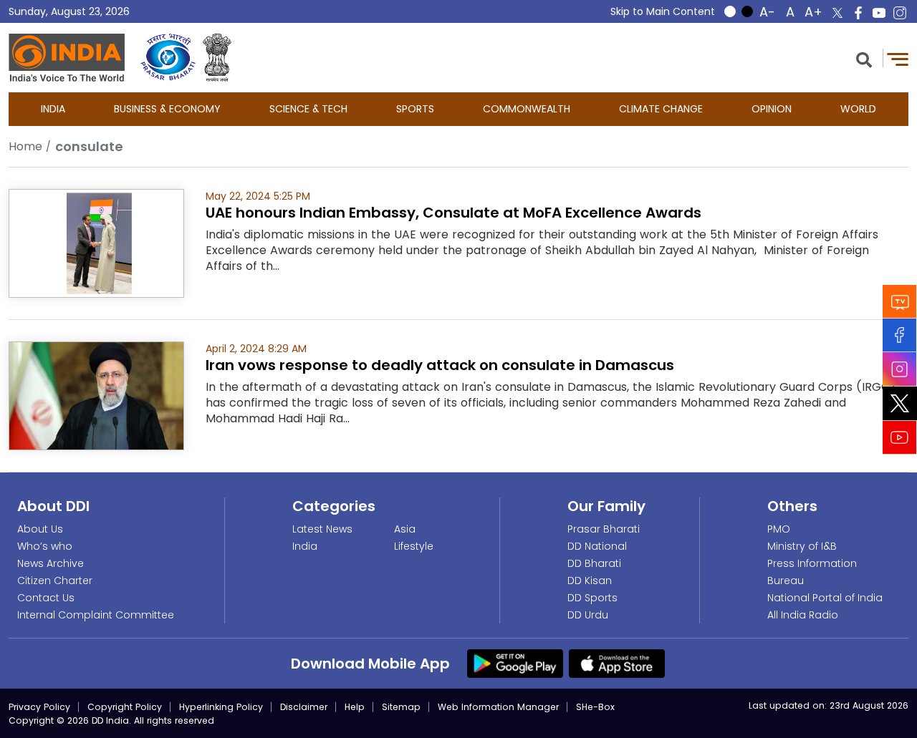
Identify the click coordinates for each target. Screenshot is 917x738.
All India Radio (802, 615)
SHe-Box (595, 707)
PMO (778, 529)
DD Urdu (587, 615)
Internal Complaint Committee (95, 615)
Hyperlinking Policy (221, 707)
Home (25, 146)
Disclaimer (303, 707)
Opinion (772, 109)
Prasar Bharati (603, 529)
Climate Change (661, 109)
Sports (415, 109)
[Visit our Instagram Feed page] (900, 368)
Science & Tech (308, 109)
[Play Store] (515, 663)
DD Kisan (589, 580)
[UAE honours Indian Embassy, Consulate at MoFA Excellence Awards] (96, 242)
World (858, 109)
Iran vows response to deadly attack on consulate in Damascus (440, 365)
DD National (597, 546)
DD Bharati (594, 563)
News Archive (50, 563)
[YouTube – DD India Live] (879, 12)
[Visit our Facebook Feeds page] (900, 334)
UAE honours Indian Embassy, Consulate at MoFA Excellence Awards (453, 213)
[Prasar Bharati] (168, 58)
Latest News (322, 529)
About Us (40, 529)
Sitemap (401, 707)
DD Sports (592, 598)
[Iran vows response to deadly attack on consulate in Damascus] (96, 395)
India (53, 109)
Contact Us (46, 598)
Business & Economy (167, 109)
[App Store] (617, 663)
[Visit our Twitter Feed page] (900, 403)
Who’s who (44, 546)
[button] (864, 58)
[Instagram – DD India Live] (899, 12)
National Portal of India (825, 598)
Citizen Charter (54, 580)
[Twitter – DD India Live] (837, 12)
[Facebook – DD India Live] (858, 12)
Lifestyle (413, 546)
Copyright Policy (124, 707)
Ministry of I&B (802, 546)
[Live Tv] (900, 301)
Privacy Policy (39, 707)
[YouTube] (900, 437)
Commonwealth (526, 109)
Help (355, 707)
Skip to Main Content (662, 11)
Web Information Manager (498, 707)
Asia (405, 529)
